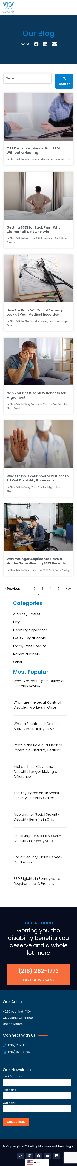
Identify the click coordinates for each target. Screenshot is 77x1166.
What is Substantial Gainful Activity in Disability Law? (36, 726)
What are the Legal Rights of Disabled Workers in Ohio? (37, 705)
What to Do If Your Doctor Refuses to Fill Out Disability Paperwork (38, 478)
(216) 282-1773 (38, 971)
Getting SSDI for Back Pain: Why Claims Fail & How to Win (34, 229)
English (37, 1162)
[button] (36, 44)
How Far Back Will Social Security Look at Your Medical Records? (35, 312)
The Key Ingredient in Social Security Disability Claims (36, 795)
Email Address (12, 1076)
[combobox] (37, 1162)
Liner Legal (65, 1146)
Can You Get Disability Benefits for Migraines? (36, 395)
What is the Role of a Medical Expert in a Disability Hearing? (38, 747)
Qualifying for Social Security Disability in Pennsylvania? (37, 838)
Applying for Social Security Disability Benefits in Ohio (36, 817)
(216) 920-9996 (18, 1052)
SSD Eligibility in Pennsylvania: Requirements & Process (37, 881)
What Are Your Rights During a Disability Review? (39, 683)
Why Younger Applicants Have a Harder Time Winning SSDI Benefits (36, 560)
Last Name (9, 1102)
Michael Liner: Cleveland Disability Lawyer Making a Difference (35, 771)
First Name (9, 1089)
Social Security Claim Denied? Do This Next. (38, 859)
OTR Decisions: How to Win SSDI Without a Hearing (33, 150)
